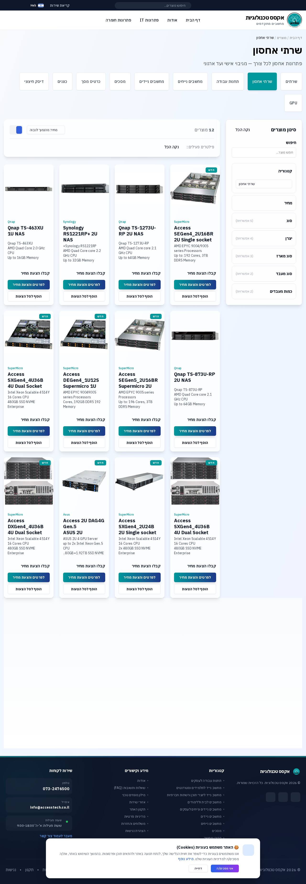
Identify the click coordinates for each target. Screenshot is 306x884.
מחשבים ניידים (151, 81)
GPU (293, 103)
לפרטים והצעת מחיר (195, 284)
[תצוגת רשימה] (13, 130)
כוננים (62, 81)
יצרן (264, 238)
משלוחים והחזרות (133, 823)
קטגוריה (285, 171)
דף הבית (296, 38)
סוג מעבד (264, 273)
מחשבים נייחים (190, 81)
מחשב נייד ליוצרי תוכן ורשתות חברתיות (194, 795)
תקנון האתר (137, 809)
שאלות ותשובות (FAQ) (129, 788)
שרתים (291, 81)
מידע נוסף (186, 859)
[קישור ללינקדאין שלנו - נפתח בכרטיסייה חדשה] (270, 797)
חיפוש (291, 142)
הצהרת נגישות (135, 831)
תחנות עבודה (228, 81)
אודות (141, 780)
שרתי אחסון (262, 81)
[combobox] (264, 184)
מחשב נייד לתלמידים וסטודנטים (198, 788)
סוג (264, 220)
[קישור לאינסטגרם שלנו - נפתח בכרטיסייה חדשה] (283, 797)
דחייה (198, 868)
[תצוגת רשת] (19, 130)
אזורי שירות (137, 802)
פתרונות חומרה (118, 20)
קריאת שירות (60, 5)
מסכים (120, 81)
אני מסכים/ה (225, 868)
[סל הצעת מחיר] (20, 5)
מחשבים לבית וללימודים (204, 802)
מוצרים (282, 38)
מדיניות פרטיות (134, 816)
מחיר (288, 203)
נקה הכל (242, 129)
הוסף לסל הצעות (195, 296)
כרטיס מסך (91, 81)
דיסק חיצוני (34, 81)
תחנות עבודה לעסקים (206, 780)
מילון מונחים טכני (133, 795)
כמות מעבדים (264, 291)
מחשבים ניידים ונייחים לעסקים (200, 809)
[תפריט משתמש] (8, 4)
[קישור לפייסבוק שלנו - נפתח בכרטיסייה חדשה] (295, 797)
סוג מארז (264, 256)
